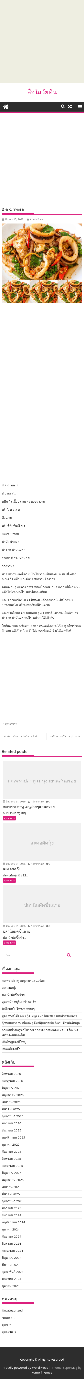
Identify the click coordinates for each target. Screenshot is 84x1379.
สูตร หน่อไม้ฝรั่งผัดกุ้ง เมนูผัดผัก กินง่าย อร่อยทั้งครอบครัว (39, 1016)
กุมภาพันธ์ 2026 (12, 1116)
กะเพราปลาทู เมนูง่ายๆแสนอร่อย (42, 780)
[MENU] (80, 106)
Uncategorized (12, 1310)
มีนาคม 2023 (11, 1265)
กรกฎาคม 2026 (12, 1081)
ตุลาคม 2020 (11, 1286)
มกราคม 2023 (11, 1279)
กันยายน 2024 (11, 1236)
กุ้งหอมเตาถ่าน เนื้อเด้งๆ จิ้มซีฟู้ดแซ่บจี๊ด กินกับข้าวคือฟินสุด (41, 1023)
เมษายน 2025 (11, 1187)
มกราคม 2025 (11, 1208)
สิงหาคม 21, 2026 (16, 801)
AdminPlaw (36, 219)
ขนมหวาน (8, 1317)
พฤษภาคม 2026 (13, 1095)
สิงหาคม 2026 (11, 1074)
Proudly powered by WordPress (25, 1367)
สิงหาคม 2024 (11, 1243)
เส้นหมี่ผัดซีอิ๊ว (11, 1049)
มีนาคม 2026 (11, 1109)
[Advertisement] (42, 41)
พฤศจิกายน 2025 (13, 1137)
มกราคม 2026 (11, 1123)
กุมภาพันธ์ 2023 (12, 1272)
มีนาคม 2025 (11, 1194)
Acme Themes (42, 1372)
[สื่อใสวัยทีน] (5, 106)
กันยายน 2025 (11, 1151)
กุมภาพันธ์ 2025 (12, 1201)
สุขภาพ (6, 1324)
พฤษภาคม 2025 (13, 1180)
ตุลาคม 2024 (11, 1229)
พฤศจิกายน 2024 (13, 1222)
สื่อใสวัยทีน (42, 92)
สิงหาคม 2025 (11, 1159)
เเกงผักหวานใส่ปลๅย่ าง (62, 736)
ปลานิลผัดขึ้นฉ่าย (42, 905)
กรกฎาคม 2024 (12, 1250)
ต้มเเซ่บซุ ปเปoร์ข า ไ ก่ (22, 736)
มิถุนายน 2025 (11, 1173)
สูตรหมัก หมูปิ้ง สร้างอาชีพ (19, 1002)
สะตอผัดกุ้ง (42, 843)
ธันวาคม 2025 (11, 1130)
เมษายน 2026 (11, 1102)
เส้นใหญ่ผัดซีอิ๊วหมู (14, 1042)
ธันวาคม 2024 (11, 1215)
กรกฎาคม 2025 (12, 1166)
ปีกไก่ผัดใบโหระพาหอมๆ (18, 1009)
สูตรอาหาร (11, 724)
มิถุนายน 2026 (11, 1088)
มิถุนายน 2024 (11, 1258)
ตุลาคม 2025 (11, 1144)
